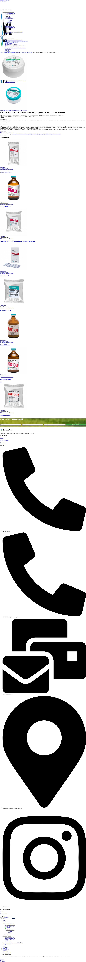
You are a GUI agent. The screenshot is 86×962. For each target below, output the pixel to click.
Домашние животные (9, 930)
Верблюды (7, 51)
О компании (2, 442)
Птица (6, 934)
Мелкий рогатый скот (9, 926)
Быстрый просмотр (4, 168)
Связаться (2, 911)
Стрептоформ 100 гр (5, 172)
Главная (2, 52)
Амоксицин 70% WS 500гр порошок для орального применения (17, 241)
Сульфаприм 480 (4, 275)
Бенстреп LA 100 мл (5, 206)
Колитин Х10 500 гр (5, 310)
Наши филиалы (3, 913)
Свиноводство (8, 933)
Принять (2, 959)
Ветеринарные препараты (9, 52)
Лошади (59, 133)
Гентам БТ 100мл (5, 345)
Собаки (9, 932)
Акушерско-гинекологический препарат (24, 52)
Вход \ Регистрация (7, 954)
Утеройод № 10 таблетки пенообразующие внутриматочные (13, 80)
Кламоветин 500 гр (5, 415)
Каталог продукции (4, 440)
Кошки (10, 931)
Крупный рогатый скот (10, 82)
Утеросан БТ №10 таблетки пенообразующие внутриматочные (13, 110)
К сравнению (5, 952)
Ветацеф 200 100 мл (5, 379)
